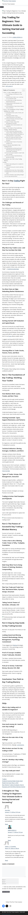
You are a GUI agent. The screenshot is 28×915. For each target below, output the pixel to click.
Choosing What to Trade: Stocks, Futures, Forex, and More (15, 107)
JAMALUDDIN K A (12, 830)
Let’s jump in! (9, 86)
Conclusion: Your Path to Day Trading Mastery (13, 159)
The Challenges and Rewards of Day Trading (14, 94)
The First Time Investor (8, 4)
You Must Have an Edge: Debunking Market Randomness (14, 101)
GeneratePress (6, 914)
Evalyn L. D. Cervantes (10, 846)
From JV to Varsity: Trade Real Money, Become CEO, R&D (14, 156)
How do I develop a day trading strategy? (15, 174)
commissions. (20, 745)
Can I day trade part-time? (11, 176)
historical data (6, 471)
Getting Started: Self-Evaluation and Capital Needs (14, 104)
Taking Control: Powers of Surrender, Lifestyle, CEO (14, 142)
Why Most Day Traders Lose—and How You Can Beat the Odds (14, 97)
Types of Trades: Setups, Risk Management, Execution (12, 122)
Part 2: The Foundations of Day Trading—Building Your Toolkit (14, 110)
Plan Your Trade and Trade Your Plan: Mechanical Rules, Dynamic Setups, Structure (14, 139)
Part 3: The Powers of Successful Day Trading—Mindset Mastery (13, 128)
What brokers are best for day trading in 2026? (15, 172)
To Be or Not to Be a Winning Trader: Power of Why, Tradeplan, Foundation (14, 132)
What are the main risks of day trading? (14, 170)
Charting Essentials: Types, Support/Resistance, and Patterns (13, 116)
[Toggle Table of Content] (22, 90)
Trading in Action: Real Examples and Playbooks (14, 125)
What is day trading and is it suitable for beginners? (14, 164)
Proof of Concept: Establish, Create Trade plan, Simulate (15, 153)
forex (9, 336)
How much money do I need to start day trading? (14, 167)
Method (15, 645)
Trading (17, 180)
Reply (6, 824)
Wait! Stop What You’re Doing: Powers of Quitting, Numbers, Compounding (15, 135)
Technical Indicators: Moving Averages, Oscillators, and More (14, 119)
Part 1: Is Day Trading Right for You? (13, 92)
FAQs (5, 162)
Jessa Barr (7, 810)
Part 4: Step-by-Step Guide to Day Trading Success (12, 145)
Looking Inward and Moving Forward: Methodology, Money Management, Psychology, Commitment (14, 150)
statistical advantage (13, 269)
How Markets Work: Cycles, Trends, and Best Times (14, 113)
